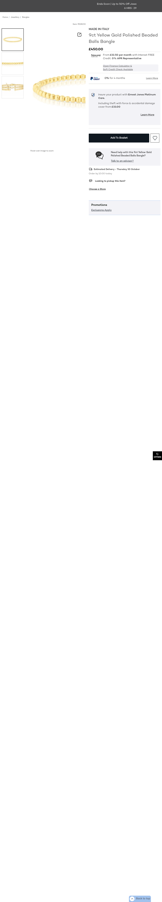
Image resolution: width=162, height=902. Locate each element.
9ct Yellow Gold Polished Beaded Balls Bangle (123, 38)
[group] (13, 39)
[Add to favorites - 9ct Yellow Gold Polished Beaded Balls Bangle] (154, 138)
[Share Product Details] (79, 34)
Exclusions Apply (101, 210)
